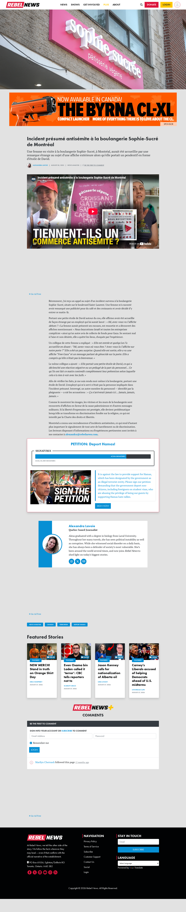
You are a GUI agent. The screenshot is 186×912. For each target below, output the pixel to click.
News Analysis (35, 624)
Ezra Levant (103, 682)
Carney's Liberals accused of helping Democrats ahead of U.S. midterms (144, 675)
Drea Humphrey (36, 682)
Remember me (41, 742)
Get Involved (91, 4)
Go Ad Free (36, 294)
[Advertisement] (93, 273)
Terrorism (64, 624)
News (63, 4)
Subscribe (88, 851)
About (116, 4)
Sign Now (103, 506)
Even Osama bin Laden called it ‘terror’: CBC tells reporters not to (76, 673)
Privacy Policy (90, 841)
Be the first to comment (94, 165)
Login (86, 872)
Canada (50, 624)
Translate (139, 867)
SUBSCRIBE (66, 730)
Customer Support (92, 856)
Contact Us (89, 862)
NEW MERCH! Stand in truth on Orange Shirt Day (41, 671)
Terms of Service (91, 846)
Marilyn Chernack (45, 762)
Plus (106, 4)
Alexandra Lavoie (40, 165)
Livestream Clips (138, 690)
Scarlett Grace (70, 686)
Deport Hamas (79, 624)
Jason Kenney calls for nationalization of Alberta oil (109, 671)
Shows (75, 4)
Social (87, 867)
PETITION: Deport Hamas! (93, 444)
